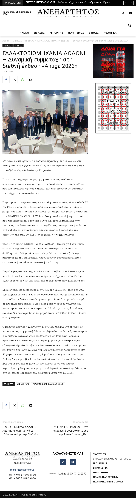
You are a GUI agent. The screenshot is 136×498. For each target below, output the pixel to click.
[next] (131, 3)
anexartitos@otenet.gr (23, 469)
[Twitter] (14, 79)
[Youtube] (130, 13)
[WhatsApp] (22, 79)
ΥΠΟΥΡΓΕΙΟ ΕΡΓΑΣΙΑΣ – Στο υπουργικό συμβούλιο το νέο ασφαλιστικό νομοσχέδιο (70, 430)
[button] (68, 25)
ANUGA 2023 (23, 384)
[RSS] (123, 13)
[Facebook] (6, 79)
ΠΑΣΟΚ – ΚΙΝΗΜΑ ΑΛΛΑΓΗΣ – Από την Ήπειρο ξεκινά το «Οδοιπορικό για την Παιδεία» (20, 430)
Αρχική (6, 40)
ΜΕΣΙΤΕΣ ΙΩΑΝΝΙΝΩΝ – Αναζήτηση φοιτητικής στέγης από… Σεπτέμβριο (65, 2)
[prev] (125, 3)
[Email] (30, 79)
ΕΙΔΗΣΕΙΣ (17, 40)
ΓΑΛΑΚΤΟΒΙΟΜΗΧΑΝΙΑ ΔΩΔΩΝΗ (48, 384)
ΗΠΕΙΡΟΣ (29, 40)
